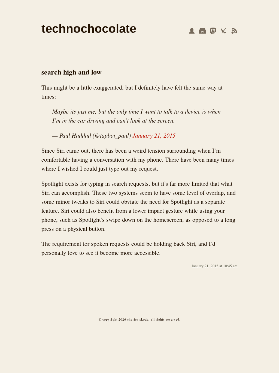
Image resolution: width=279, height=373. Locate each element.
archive (202, 31)
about (192, 31)
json (223, 31)
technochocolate (88, 28)
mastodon (213, 31)
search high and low (71, 72)
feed (234, 31)
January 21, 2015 (153, 135)
